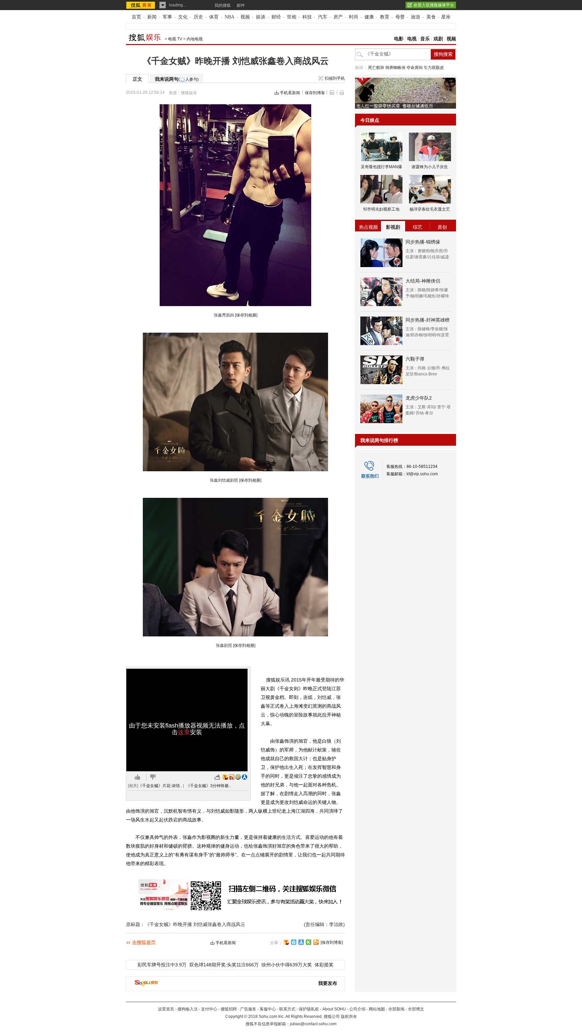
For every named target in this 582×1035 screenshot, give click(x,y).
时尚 (353, 17)
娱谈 (260, 17)
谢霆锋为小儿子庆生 (430, 166)
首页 (136, 17)
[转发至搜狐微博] (225, 777)
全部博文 (416, 1009)
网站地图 (377, 1009)
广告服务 (248, 1009)
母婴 (400, 17)
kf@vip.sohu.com (422, 474)
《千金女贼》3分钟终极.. (208, 785)
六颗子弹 (415, 359)
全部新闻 (396, 1009)
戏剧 (438, 38)
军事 (167, 17)
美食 (431, 17)
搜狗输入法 (187, 1009)
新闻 (152, 17)
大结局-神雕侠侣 (423, 281)
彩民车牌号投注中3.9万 (162, 964)
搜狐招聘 (229, 1009)
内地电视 (195, 39)
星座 (446, 17)
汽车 (322, 17)
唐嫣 (308, 697)
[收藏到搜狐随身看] (308, 942)
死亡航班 (376, 67)
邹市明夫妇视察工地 (381, 209)
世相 (291, 17)
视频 (245, 17)
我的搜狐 (223, 5)
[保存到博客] (332, 942)
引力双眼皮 (434, 67)
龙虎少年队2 (419, 398)
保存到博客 (315, 92)
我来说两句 (177, 79)
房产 (338, 17)
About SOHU (334, 1009)
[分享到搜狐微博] (286, 942)
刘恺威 (324, 697)
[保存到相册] (246, 315)
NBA (229, 17)
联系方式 (287, 1009)
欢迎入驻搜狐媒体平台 (434, 5)
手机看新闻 (290, 92)
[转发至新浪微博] (231, 777)
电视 (412, 38)
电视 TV (175, 39)
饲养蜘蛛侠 (395, 67)
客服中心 (268, 1009)
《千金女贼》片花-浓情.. (160, 785)
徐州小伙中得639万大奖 (286, 964)
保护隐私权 (309, 1009)
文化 (183, 17)
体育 (214, 17)
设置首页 (166, 1009)
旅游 (415, 17)
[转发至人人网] (244, 777)
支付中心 (209, 1009)
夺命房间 (415, 67)
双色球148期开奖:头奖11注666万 (224, 964)
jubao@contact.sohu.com (313, 1024)
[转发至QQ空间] (238, 777)
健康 (369, 17)
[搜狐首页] (141, 5)
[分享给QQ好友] (293, 942)
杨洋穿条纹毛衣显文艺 (430, 209)
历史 (198, 17)
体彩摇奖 (324, 964)
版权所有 (349, 1016)
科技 (307, 17)
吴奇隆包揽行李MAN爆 (381, 166)
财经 (276, 17)
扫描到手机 (335, 78)
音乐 (425, 38)
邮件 (241, 5)
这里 (184, 732)
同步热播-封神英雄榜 (428, 320)
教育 (384, 17)
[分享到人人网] (301, 942)
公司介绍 (357, 1009)
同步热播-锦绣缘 (423, 242)
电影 (398, 38)
